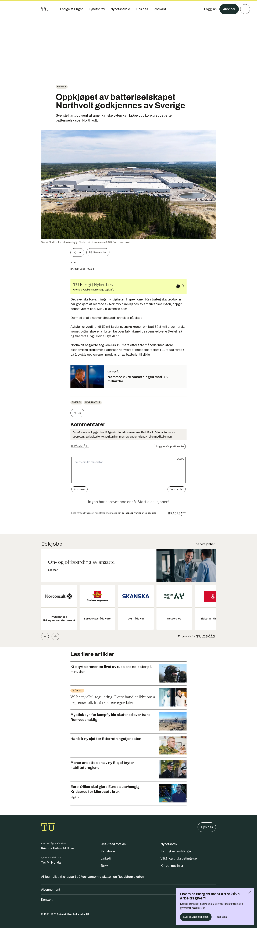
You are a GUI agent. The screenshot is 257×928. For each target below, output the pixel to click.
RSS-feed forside (113, 844)
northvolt (92, 402)
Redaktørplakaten (131, 876)
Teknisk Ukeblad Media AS (73, 914)
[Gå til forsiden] (45, 9)
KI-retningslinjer (171, 865)
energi (61, 86)
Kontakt (47, 899)
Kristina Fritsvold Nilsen (58, 848)
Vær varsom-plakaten (96, 876)
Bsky (104, 865)
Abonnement (50, 889)
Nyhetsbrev (168, 844)
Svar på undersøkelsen (196, 917)
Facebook (108, 851)
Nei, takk (222, 917)
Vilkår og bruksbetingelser (179, 858)
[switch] (180, 286)
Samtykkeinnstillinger (175, 851)
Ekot (124, 309)
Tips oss (207, 827)
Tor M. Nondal (51, 862)
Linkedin (106, 858)
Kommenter (100, 252)
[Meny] (245, 9)
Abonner (229, 9)
